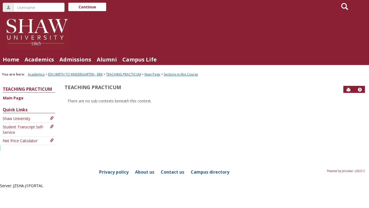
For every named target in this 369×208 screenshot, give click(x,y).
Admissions (75, 59)
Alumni (107, 59)
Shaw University (16, 118)
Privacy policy (114, 172)
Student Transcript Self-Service (23, 129)
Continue (87, 6)
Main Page (152, 74)
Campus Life (139, 59)
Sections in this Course (181, 74)
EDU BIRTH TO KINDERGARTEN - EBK (75, 74)
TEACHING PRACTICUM (123, 74)
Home (11, 59)
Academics (39, 59)
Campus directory (210, 172)
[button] (360, 89)
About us (144, 172)
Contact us (172, 172)
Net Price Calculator (20, 140)
